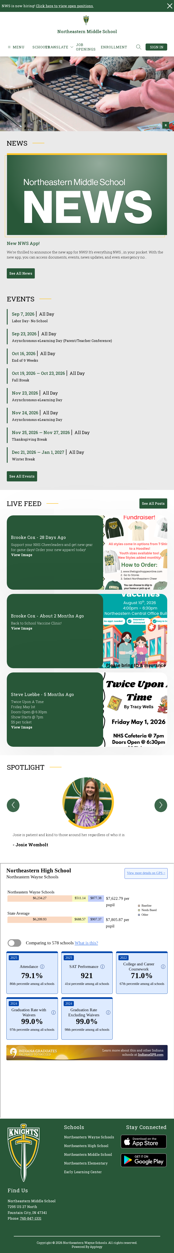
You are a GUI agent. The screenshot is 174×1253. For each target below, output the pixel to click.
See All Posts (153, 503)
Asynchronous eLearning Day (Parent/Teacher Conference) (62, 340)
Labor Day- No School (30, 321)
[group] (87, 812)
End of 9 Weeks (25, 360)
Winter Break (23, 459)
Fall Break (20, 380)
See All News (20, 273)
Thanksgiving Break (29, 439)
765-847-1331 (30, 1218)
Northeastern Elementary (86, 1163)
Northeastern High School (86, 1145)
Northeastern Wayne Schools (89, 1137)
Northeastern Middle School (88, 1154)
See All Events (22, 476)
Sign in (156, 47)
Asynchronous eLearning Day (37, 400)
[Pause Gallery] (165, 125)
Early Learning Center (83, 1172)
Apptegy (96, 1247)
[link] (86, 46)
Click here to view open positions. (65, 6)
